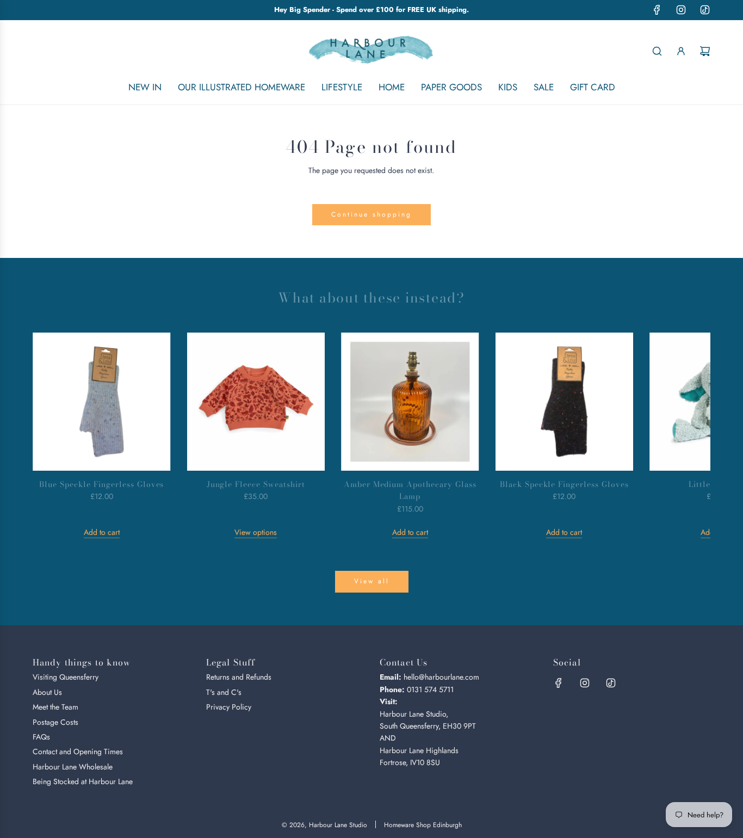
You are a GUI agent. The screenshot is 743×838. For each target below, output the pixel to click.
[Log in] (681, 51)
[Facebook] (657, 9)
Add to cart (102, 532)
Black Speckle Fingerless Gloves (564, 484)
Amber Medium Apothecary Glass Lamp (410, 490)
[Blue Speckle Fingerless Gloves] (102, 401)
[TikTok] (705, 9)
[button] (53, 435)
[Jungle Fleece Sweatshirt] (256, 401)
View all (371, 581)
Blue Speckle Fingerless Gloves (101, 484)
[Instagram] (681, 9)
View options (255, 532)
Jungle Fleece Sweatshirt (256, 484)
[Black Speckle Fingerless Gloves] (565, 401)
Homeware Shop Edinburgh (423, 825)
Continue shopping (371, 214)
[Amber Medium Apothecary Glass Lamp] (410, 401)
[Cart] (705, 51)
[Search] (657, 51)
